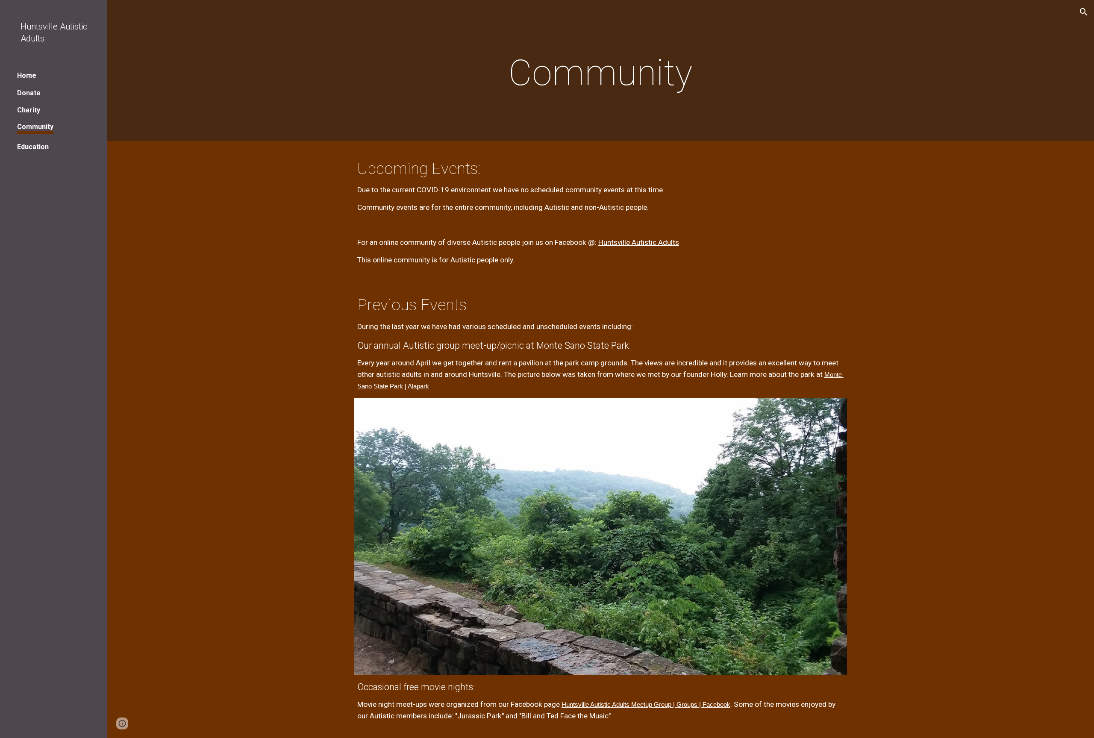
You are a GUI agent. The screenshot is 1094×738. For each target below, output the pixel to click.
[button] (1083, 12)
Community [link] (35, 127)
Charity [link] (28, 110)
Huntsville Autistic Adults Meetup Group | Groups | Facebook (646, 704)
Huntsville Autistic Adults (638, 242)
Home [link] (26, 75)
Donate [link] (29, 93)
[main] (600, 73)
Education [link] (33, 147)
